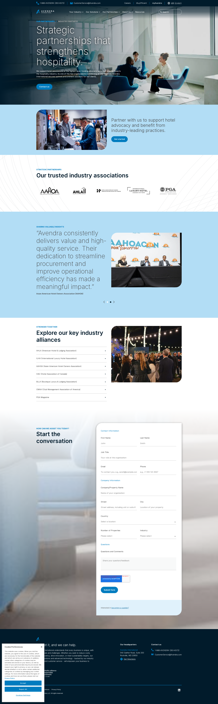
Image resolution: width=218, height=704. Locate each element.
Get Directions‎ (130, 659)
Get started (119, 139)
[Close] (41, 646)
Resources (139, 12)
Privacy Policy (56, 689)
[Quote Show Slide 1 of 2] (107, 302)
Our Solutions (92, 12)
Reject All (23, 689)
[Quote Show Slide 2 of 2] (110, 302)
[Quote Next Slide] (114, 302)
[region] (23, 672)
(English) (176, 3)
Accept (23, 683)
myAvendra (157, 3)
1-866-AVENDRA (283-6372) (52, 3)
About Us (126, 12)
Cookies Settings (23, 695)
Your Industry (75, 12)
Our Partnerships (110, 12)
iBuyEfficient (141, 3)
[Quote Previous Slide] (104, 302)
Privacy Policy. (10, 678)
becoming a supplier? (120, 608)
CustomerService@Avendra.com (87, 3)
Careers (127, 3)
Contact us (44, 87)
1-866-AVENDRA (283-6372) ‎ (167, 650)
